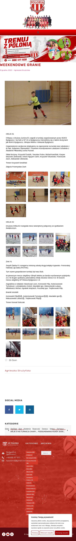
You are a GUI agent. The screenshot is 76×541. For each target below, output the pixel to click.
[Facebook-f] (9, 409)
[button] (38, 32)
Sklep (7, 429)
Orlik (29, 483)
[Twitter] (19, 409)
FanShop (14, 429)
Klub (29, 469)
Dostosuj (35, 533)
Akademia (27, 429)
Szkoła (29, 500)
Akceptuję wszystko (62, 533)
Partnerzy (60, 429)
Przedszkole (31, 485)
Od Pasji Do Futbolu (30, 479)
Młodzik (30, 471)
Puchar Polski (31, 488)
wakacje (30, 508)
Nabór (29, 474)
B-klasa (29, 455)
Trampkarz (30, 503)
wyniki (29, 511)
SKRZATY (30, 494)
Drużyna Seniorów (31, 462)
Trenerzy (45, 429)
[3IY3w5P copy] (37, 7)
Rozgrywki (36, 429)
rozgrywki (30, 491)
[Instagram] (30, 409)
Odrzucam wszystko (47, 533)
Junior (30, 466)
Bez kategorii (31, 458)
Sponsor (30, 497)
